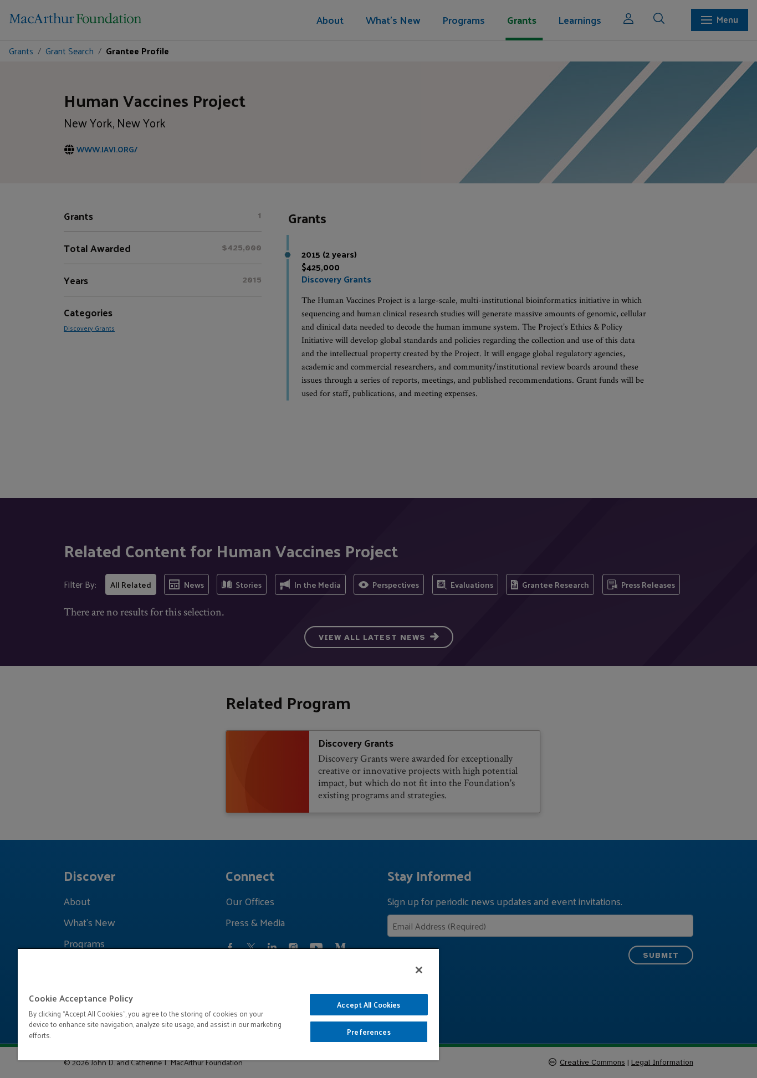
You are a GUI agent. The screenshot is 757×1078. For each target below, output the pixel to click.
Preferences (368, 1031)
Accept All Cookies (368, 1004)
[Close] (419, 970)
